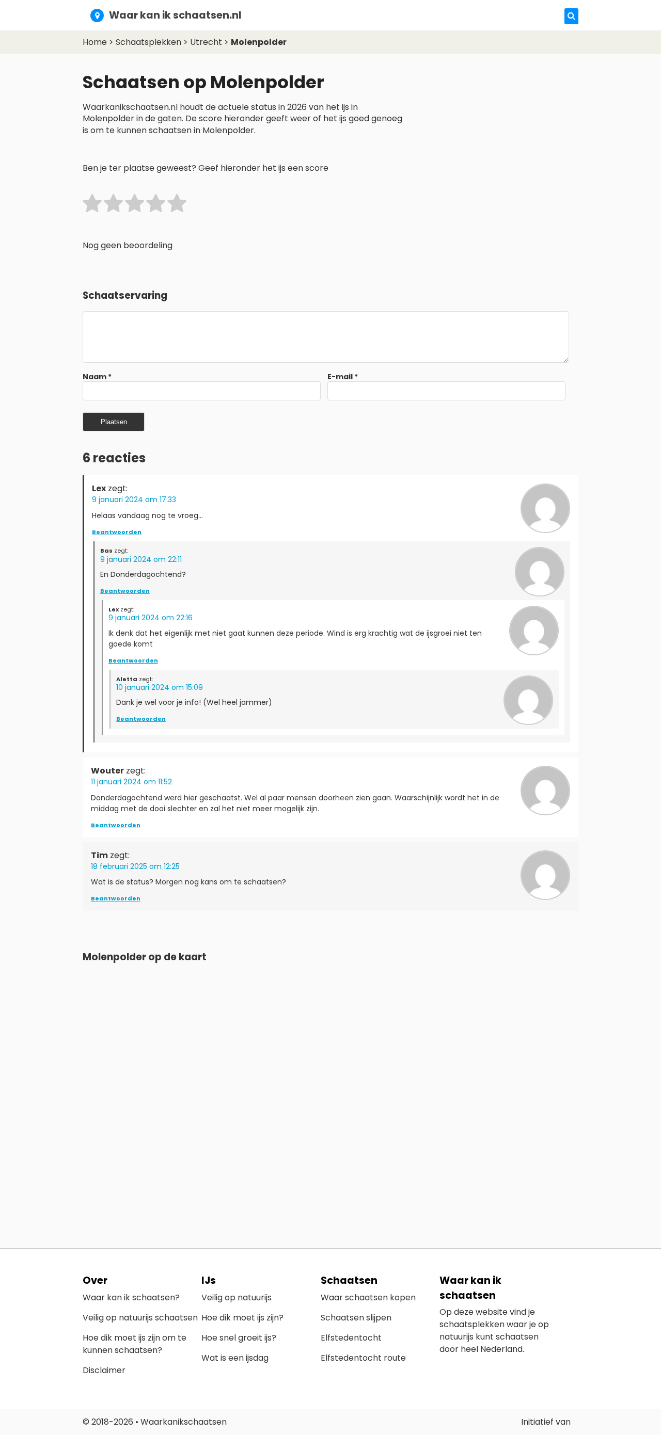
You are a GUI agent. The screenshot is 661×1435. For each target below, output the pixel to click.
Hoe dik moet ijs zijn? (242, 1318)
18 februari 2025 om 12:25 (135, 866)
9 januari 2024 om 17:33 (134, 499)
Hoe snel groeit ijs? (238, 1338)
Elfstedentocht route (363, 1358)
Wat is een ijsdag (235, 1358)
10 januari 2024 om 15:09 (159, 687)
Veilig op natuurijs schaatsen (140, 1318)
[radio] (92, 205)
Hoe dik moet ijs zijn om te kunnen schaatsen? (134, 1344)
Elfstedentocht (351, 1338)
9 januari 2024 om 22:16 (150, 617)
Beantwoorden (116, 532)
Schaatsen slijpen (356, 1318)
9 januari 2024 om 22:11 (141, 559)
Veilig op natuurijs (236, 1297)
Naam (97, 376)
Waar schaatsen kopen (368, 1297)
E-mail (342, 376)
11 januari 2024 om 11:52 (131, 782)
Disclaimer (104, 1370)
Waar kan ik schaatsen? (131, 1297)
